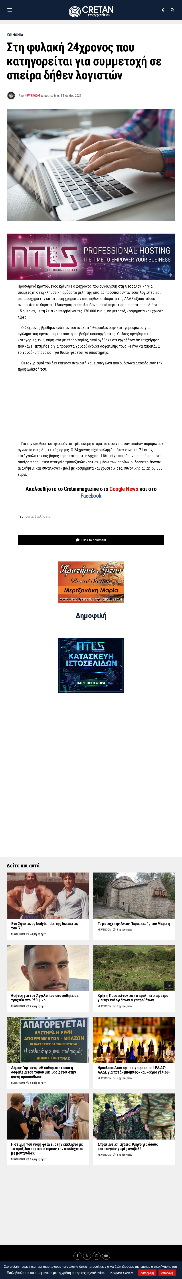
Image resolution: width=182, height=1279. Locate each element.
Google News (124, 489)
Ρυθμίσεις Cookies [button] (122, 1273)
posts (29, 516)
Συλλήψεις (42, 516)
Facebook (91, 495)
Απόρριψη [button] (147, 1273)
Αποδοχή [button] (167, 1273)
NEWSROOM (32, 95)
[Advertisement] (91, 408)
